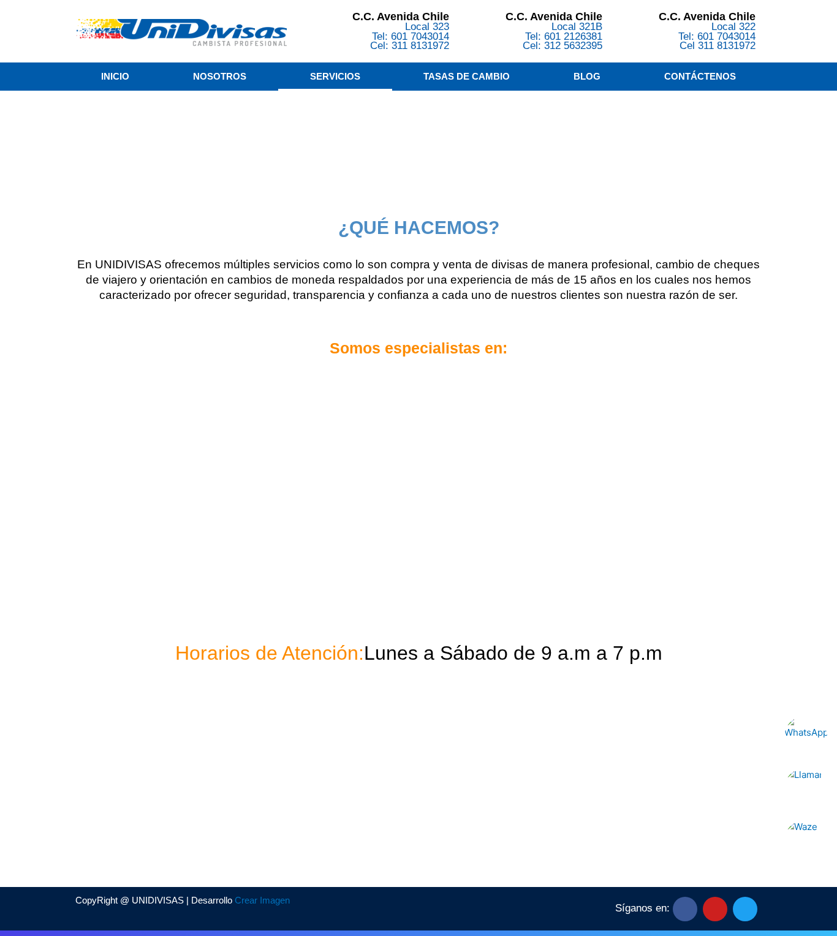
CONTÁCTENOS (700, 76)
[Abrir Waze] (805, 841)
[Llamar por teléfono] (805, 789)
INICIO (115, 76)
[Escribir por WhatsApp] (805, 736)
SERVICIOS (335, 76)
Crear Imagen (262, 900)
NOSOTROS (219, 76)
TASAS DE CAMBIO (466, 76)
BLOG (587, 76)
